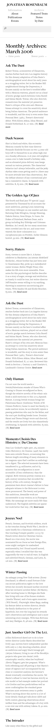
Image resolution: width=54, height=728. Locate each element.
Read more (34, 184)
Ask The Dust (15, 65)
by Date (39, 21)
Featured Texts (39, 13)
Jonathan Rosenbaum (27, 4)
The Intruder (15, 720)
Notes (39, 17)
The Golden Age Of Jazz (22, 195)
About (14, 13)
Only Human (15, 379)
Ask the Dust (14, 303)
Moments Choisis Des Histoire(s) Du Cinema (21, 441)
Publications (15, 17)
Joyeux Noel (14, 518)
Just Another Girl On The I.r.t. (27, 632)
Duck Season (14, 138)
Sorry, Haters (15, 249)
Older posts (13, 56)
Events (15, 21)
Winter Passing (16, 572)
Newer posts (39, 56)
